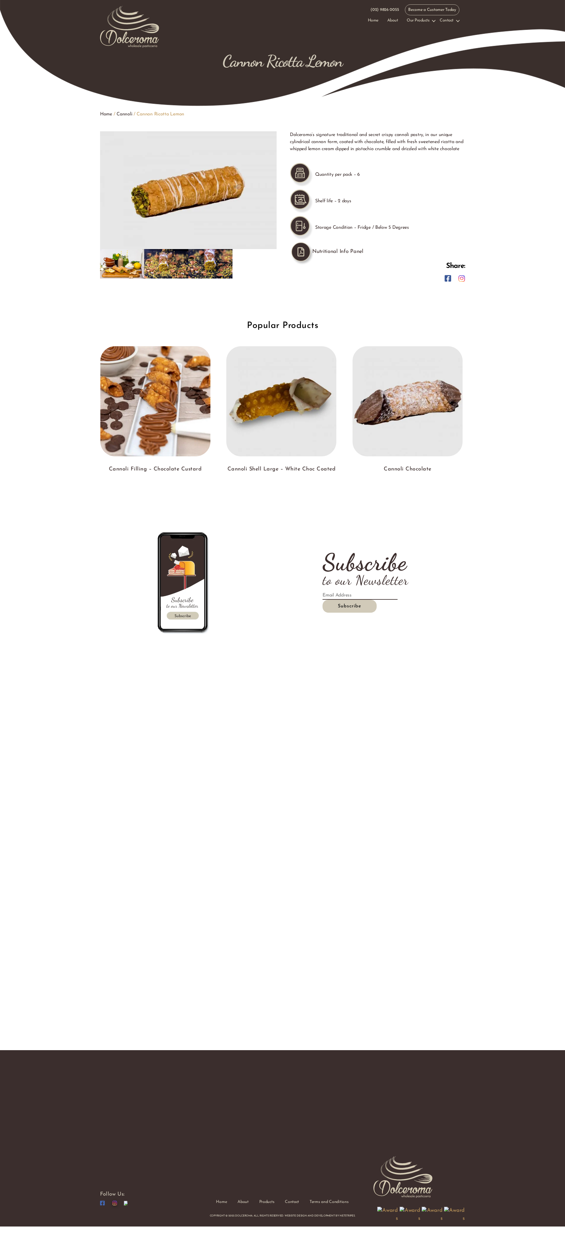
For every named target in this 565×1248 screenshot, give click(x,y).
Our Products (418, 20)
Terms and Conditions (329, 1202)
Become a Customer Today (432, 10)
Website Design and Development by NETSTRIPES (320, 1215)
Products (267, 1202)
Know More (155, 422)
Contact (446, 20)
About (392, 20)
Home (373, 20)
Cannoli (124, 114)
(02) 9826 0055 (384, 10)
